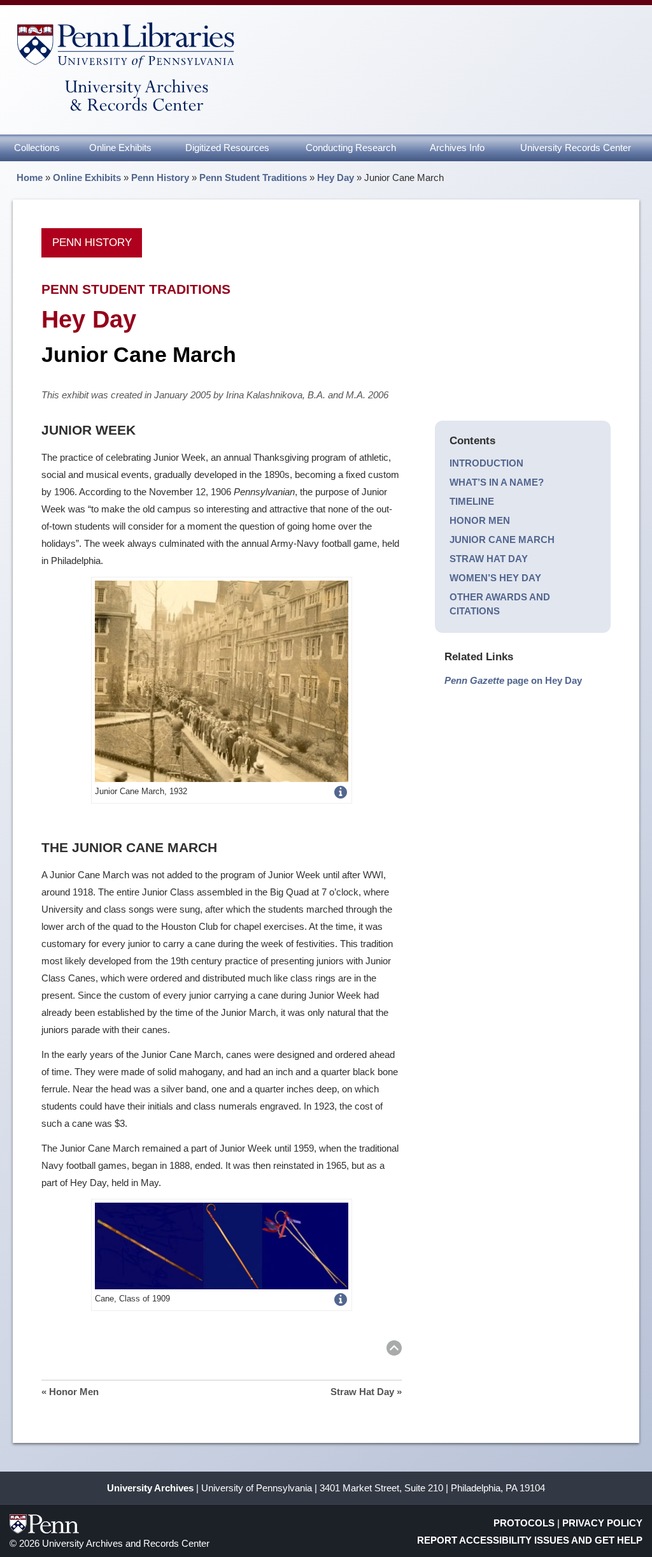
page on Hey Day (513, 680)
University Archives (150, 1487)
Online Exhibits (120, 147)
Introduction (486, 463)
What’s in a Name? (497, 482)
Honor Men (480, 520)
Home (30, 177)
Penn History (160, 177)
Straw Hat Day (489, 558)
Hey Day (335, 177)
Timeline (472, 501)
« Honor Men (70, 1391)
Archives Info (457, 147)
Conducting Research (351, 147)
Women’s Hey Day (495, 577)
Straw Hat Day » (366, 1391)
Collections (37, 147)
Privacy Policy (602, 1522)
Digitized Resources (227, 147)
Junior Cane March (502, 539)
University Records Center (575, 147)
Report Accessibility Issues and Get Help (529, 1540)
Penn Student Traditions (253, 177)
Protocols (524, 1522)
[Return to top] (394, 1350)
